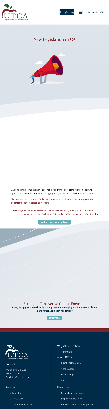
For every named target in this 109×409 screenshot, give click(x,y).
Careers (65, 380)
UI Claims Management (20, 404)
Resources (63, 387)
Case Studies (67, 368)
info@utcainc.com (21, 377)
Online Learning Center (73, 393)
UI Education (15, 393)
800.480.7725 (67, 12)
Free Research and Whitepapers (77, 404)
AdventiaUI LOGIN (96, 12)
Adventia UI (66, 352)
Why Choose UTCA (68, 346)
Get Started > (54, 318)
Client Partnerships (71, 363)
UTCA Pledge (67, 374)
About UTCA (64, 357)
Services (10, 387)
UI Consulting (16, 398)
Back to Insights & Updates (54, 222)
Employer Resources (71, 398)
